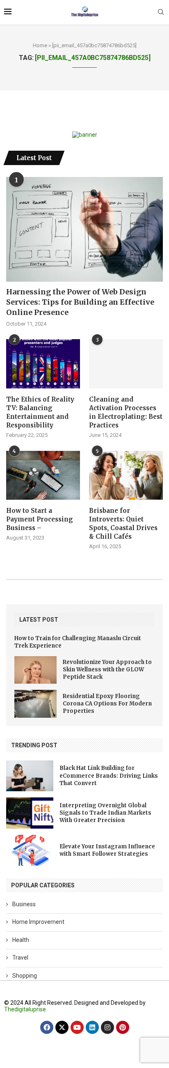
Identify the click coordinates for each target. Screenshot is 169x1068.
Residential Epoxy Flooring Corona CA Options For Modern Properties (107, 703)
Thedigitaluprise (25, 1009)
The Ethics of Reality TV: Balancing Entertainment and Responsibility (40, 412)
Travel (20, 957)
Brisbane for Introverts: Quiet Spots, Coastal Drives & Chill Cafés (123, 523)
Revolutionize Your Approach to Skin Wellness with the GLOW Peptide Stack (107, 669)
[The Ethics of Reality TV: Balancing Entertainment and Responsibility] (43, 363)
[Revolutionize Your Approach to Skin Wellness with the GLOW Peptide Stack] (35, 670)
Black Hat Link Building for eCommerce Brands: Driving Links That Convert (108, 775)
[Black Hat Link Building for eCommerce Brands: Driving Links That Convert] (29, 776)
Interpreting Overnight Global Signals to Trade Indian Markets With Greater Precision (105, 813)
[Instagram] (107, 1027)
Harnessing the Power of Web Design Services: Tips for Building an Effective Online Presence (80, 302)
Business (24, 904)
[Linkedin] (92, 1027)
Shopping (24, 975)
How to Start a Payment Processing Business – (39, 519)
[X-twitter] (62, 1027)
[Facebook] (46, 1027)
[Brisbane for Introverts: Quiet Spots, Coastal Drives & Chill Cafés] (126, 475)
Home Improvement (38, 922)
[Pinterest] (122, 1027)
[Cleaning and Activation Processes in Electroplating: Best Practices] (126, 363)
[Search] (161, 12)
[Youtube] (77, 1027)
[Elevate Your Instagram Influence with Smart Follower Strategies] (29, 850)
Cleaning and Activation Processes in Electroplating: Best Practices (125, 412)
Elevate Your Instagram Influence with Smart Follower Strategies (107, 850)
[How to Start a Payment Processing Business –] (43, 475)
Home (40, 45)
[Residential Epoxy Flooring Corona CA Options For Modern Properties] (35, 704)
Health (20, 940)
